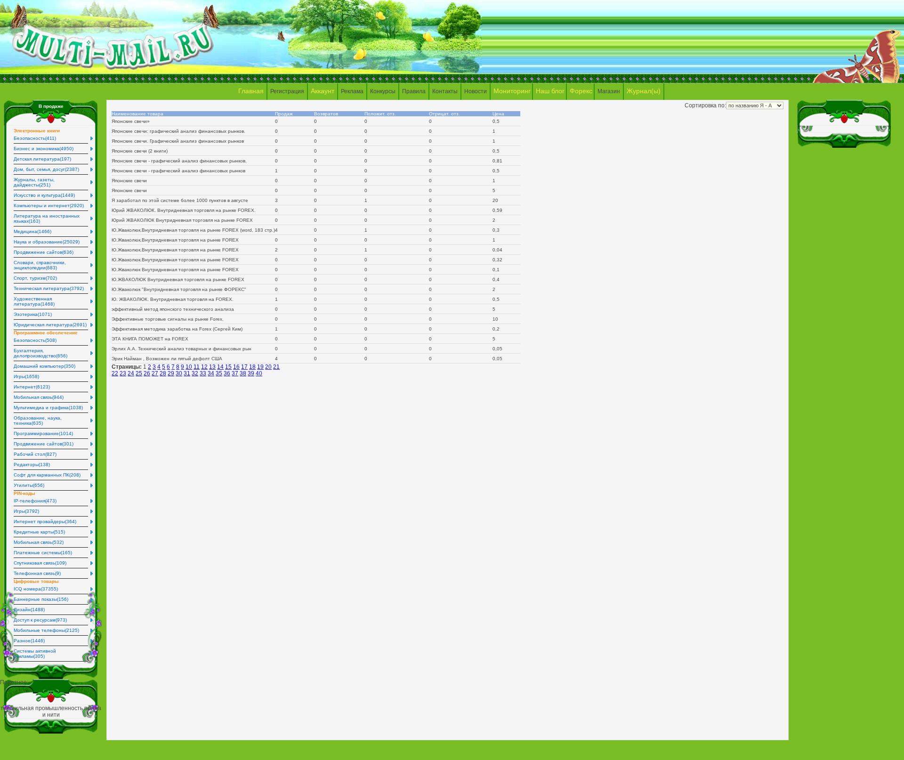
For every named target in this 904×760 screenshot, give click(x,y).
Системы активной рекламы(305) (35, 653)
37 (235, 373)
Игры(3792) (26, 511)
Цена (499, 113)
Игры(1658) (26, 376)
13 (212, 367)
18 (252, 367)
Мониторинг (512, 91)
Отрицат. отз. (446, 113)
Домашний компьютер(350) (44, 366)
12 (204, 367)
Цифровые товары (36, 581)
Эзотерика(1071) (33, 314)
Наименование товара (137, 113)
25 (139, 373)
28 (163, 373)
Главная (251, 91)
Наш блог (550, 91)
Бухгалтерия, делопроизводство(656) (40, 353)
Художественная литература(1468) (34, 301)
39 (251, 373)
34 (211, 373)
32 (195, 373)
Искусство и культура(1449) (44, 195)
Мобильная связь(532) (39, 542)
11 (197, 367)
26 (147, 373)
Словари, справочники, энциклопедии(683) (40, 265)
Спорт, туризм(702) (35, 278)
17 (244, 367)
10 (189, 367)
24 (131, 373)
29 (171, 373)
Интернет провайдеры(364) (45, 521)
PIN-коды (24, 493)
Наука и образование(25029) (47, 241)
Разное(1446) (29, 640)
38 (243, 373)
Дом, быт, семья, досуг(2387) (46, 169)
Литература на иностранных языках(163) (47, 218)
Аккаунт (322, 91)
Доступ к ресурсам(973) (40, 620)
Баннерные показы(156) (41, 599)
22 (115, 373)
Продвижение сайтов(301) (43, 443)
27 (155, 373)
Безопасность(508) (35, 340)
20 (268, 367)
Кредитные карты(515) (39, 531)
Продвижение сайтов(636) (43, 252)
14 (220, 367)
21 (276, 367)
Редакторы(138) (32, 464)
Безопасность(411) (35, 138)
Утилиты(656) (29, 485)
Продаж (285, 113)
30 (179, 373)
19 (260, 367)
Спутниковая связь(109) (40, 563)
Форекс (581, 91)
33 (203, 373)
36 (227, 373)
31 (187, 373)
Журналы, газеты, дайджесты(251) (34, 182)
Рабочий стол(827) (35, 454)
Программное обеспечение (46, 332)
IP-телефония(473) (35, 500)
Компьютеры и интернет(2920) (49, 205)
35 (219, 373)
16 (236, 367)
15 (228, 367)
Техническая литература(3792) (49, 288)
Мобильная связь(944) (39, 397)
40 (259, 373)
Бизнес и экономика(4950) (43, 148)
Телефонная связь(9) (37, 573)
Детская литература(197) (42, 159)
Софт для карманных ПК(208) (47, 474)
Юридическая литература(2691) (50, 324)
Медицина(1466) (32, 231)
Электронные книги (37, 130)
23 (123, 373)
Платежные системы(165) (43, 552)
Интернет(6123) (32, 386)
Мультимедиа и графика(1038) (48, 407)
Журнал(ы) (644, 91)
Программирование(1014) (43, 433)
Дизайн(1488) (29, 609)
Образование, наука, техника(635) (38, 420)
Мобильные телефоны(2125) (46, 630)
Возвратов (327, 113)
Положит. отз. (381, 113)
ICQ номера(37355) (36, 588)
